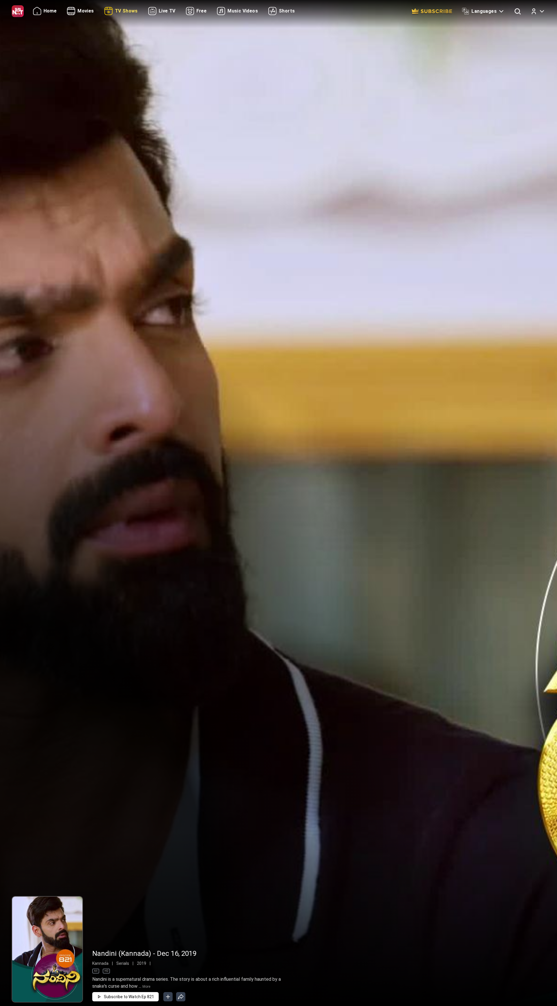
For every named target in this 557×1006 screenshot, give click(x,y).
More (146, 987)
